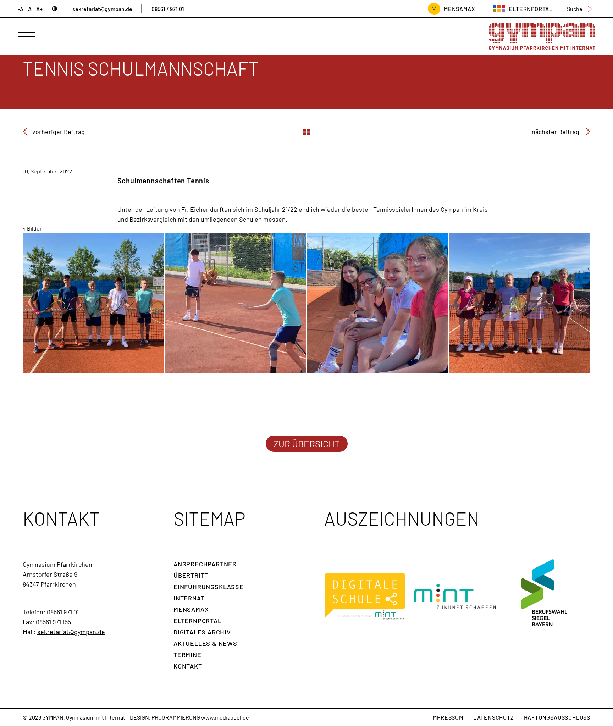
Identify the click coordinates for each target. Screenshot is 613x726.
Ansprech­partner (205, 564)
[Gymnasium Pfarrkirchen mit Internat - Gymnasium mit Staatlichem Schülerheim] (542, 36)
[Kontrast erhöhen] (54, 8)
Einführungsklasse (208, 587)
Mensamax (191, 609)
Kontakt (187, 666)
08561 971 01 (63, 612)
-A (20, 8)
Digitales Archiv (202, 632)
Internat (188, 598)
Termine (187, 655)
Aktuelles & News (205, 643)
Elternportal (197, 621)
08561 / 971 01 (167, 8)
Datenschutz (493, 717)
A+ (39, 8)
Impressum (447, 717)
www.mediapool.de (225, 717)
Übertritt (190, 575)
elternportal (531, 8)
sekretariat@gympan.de (102, 8)
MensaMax (459, 8)
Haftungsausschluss (557, 717)
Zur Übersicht (307, 443)
